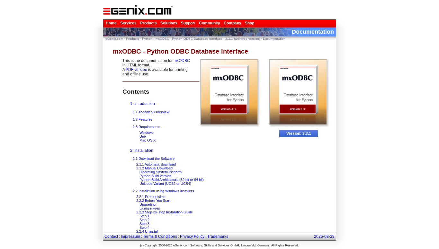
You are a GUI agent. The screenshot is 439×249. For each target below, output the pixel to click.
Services (128, 23)
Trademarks (217, 236)
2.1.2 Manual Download (154, 168)
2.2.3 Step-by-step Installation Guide (164, 212)
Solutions (168, 23)
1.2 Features (143, 119)
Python (147, 38)
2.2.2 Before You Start (153, 200)
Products (148, 23)
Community (209, 23)
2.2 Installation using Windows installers (163, 191)
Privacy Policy (192, 236)
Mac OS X (147, 140)
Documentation (274, 38)
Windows (146, 132)
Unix (143, 136)
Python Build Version (155, 176)
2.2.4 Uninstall (147, 231)
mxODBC (182, 60)
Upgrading (147, 204)
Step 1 (144, 216)
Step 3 (144, 224)
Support (188, 23)
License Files (149, 208)
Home (111, 23)
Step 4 (144, 227)
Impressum (130, 236)
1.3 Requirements (146, 127)
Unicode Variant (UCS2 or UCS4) (165, 183)
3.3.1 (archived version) (242, 38)
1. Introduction (142, 103)
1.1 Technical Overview (151, 112)
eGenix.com (114, 38)
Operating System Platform (160, 172)
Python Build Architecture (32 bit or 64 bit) (171, 180)
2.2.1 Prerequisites (151, 197)
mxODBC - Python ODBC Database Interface (189, 38)
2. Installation (141, 150)
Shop (249, 23)
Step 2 (144, 220)
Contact (111, 236)
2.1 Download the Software (154, 158)
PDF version (136, 69)
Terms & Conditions (160, 236)
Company (232, 23)
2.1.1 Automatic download (156, 164)
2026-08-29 (324, 236)
